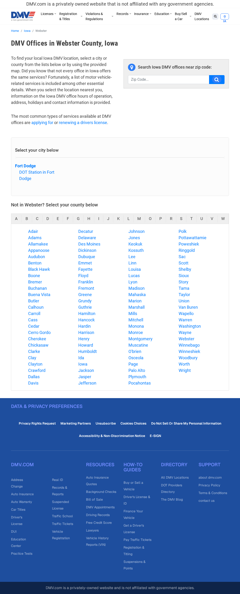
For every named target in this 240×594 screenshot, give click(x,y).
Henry (84, 338)
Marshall (136, 307)
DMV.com (22, 464)
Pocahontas (139, 383)
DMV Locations (202, 16)
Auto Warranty (21, 502)
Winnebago (189, 345)
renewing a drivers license (83, 122)
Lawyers (92, 530)
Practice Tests (21, 553)
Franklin (85, 281)
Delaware (87, 237)
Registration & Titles (68, 16)
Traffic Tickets (62, 524)
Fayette (85, 269)
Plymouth (137, 376)
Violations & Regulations (94, 16)
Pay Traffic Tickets (137, 540)
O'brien (134, 351)
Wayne (185, 332)
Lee (131, 256)
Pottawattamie (192, 237)
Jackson (86, 370)
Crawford (36, 370)
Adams (34, 237)
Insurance (141, 14)
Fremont (86, 288)
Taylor (184, 294)
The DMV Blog (172, 499)
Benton (34, 262)
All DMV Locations (175, 477)
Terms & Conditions (213, 493)
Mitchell (135, 319)
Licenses (47, 14)
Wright (185, 370)
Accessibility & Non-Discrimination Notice (112, 436)
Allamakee (38, 244)
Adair (33, 231)
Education (161, 14)
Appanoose (38, 250)
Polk (183, 231)
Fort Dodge (25, 165)
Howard (85, 345)
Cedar (33, 326)
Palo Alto (136, 370)
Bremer (35, 281)
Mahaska (137, 294)
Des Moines (89, 244)
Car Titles (18, 509)
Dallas (34, 376)
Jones (134, 237)
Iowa (27, 31)
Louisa (134, 269)
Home (15, 31)
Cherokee (37, 338)
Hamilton (86, 313)
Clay (32, 357)
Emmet (85, 262)
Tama (184, 288)
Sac (182, 256)
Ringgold (187, 250)
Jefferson (87, 383)
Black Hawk (39, 269)
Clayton (35, 364)
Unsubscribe (106, 423)
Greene (85, 294)
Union (184, 300)
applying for (42, 122)
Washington (190, 326)
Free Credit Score (99, 523)
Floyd (83, 275)
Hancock (86, 319)
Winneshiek (189, 351)
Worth (184, 364)
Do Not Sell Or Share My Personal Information (186, 423)
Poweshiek (189, 244)
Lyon (132, 281)
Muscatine (138, 345)
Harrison (86, 332)
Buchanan (37, 288)
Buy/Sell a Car (181, 16)
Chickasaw (38, 345)
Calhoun (36, 307)
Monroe (135, 332)
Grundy (85, 300)
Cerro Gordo (39, 332)
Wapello (186, 313)
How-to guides (133, 467)
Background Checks (101, 492)
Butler (33, 300)
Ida (81, 357)
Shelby (185, 269)
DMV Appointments (100, 507)
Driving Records (98, 515)
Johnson (136, 231)
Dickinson (87, 250)
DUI (14, 531)
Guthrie (85, 307)
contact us (206, 501)
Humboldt (87, 351)
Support (210, 464)
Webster (186, 338)
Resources (100, 464)
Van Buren (188, 307)
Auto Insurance (22, 494)
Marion (135, 300)
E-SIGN (155, 436)
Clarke (34, 351)
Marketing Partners (75, 423)
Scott (183, 262)
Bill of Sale (94, 499)
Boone (34, 275)
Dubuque (86, 256)
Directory (174, 464)
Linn (132, 262)
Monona (136, 326)
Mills (132, 313)
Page (133, 364)
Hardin (84, 326)
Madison (136, 288)
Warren (185, 319)
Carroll (34, 313)
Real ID (57, 480)
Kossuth (136, 250)
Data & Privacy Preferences (46, 406)
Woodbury (188, 357)
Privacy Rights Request (37, 423)
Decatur (85, 231)
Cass (33, 319)
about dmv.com (210, 477)
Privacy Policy (209, 485)
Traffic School (62, 516)
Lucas (134, 275)
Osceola (135, 357)
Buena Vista (39, 294)
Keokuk (135, 244)
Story (183, 281)
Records (122, 14)
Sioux (184, 275)
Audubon (36, 256)
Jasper (84, 376)
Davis (33, 383)
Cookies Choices (133, 423)
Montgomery (140, 338)
